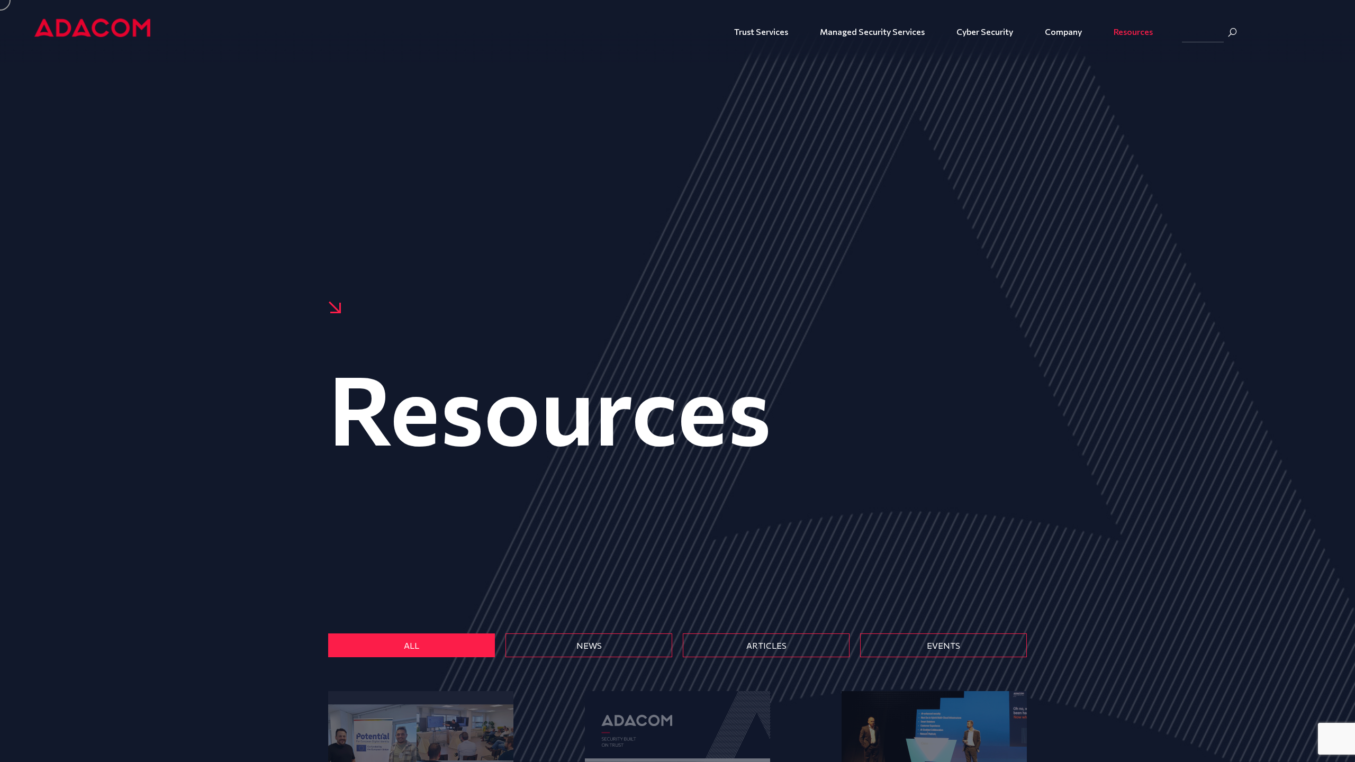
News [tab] (589, 645)
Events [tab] (943, 645)
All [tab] (411, 645)
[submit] (1232, 32)
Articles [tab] (766, 645)
